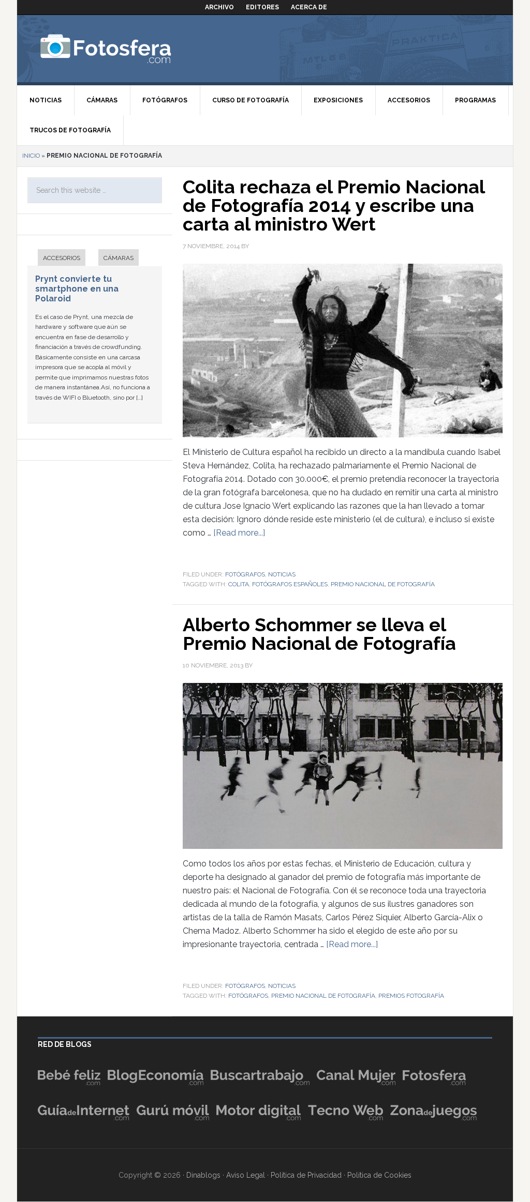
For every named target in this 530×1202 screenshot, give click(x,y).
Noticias (282, 574)
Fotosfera (128, 48)
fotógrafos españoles (290, 584)
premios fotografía (411, 995)
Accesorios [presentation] (61, 258)
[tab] (56, 259)
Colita (238, 584)
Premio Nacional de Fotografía (383, 584)
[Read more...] (239, 533)
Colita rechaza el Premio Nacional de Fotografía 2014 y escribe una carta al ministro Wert (333, 205)
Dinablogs (203, 1175)
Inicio (31, 155)
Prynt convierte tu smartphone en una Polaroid (77, 288)
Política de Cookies (379, 1175)
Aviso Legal (245, 1175)
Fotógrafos (245, 574)
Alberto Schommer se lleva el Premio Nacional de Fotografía (319, 634)
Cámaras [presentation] (119, 258)
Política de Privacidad (306, 1175)
